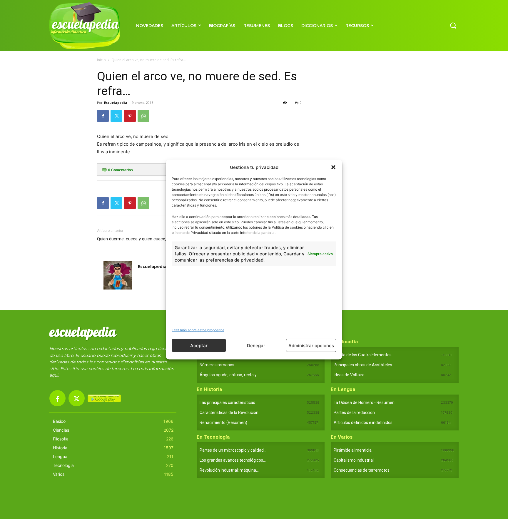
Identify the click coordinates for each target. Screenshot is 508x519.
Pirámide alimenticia (353, 450)
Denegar (256, 345)
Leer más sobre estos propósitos (198, 330)
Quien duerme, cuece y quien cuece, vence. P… (141, 239)
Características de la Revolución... (230, 412)
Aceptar (199, 345)
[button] (333, 167)
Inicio (101, 59)
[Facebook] (103, 116)
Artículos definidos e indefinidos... (364, 422)
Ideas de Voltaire (349, 374)
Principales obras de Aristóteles (363, 364)
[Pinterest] (130, 116)
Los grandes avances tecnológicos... (233, 460)
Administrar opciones (311, 345)
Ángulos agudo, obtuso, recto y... (229, 374)
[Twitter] (116, 116)
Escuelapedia (115, 102)
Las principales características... (229, 402)
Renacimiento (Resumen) (223, 422)
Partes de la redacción (354, 412)
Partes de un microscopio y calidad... (233, 450)
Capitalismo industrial (354, 460)
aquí (53, 375)
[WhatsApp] (143, 116)
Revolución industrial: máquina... (229, 470)
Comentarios (120, 170)
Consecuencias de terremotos (362, 470)
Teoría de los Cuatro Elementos (363, 354)
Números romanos (217, 364)
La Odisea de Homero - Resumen (364, 402)
